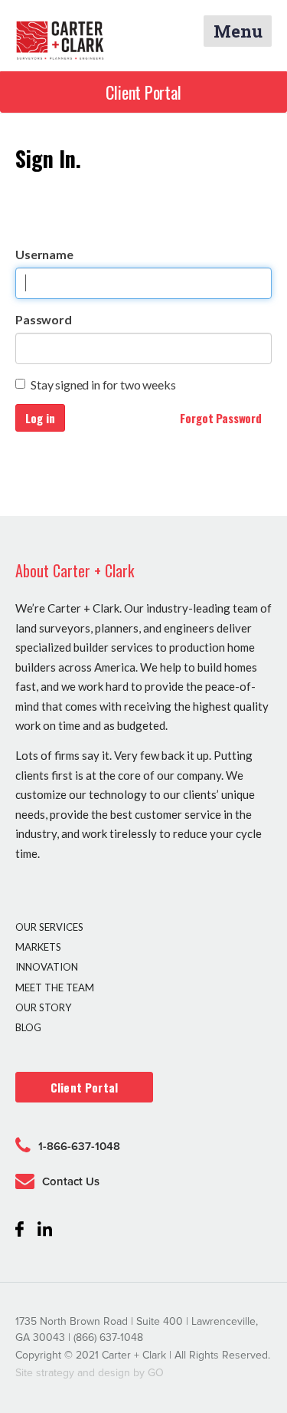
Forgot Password (221, 417)
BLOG (28, 1027)
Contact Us (70, 1181)
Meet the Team (54, 987)
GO (156, 1372)
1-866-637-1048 (79, 1146)
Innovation (46, 967)
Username (44, 254)
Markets (38, 947)
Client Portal (143, 92)
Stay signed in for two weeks (103, 384)
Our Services (49, 927)
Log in (40, 417)
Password (43, 319)
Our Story (43, 1007)
